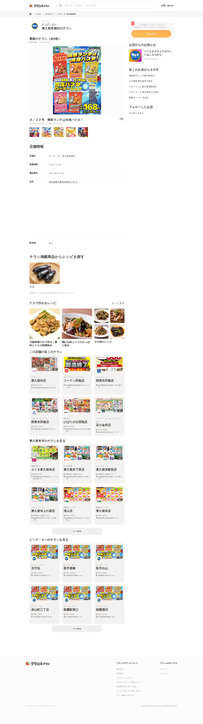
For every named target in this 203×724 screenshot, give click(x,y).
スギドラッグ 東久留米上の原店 (144, 92)
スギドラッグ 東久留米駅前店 (143, 86)
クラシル (163, 669)
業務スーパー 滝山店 (138, 97)
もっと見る (118, 303)
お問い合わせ (167, 5)
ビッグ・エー (49, 24)
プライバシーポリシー (125, 678)
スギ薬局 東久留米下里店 (140, 81)
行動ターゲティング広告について (129, 682)
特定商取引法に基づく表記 (126, 686)
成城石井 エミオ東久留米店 (142, 75)
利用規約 (120, 673)
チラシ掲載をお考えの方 (125, 695)
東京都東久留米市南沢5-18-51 (63, 182)
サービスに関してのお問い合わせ (129, 691)
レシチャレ (164, 673)
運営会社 (120, 669)
